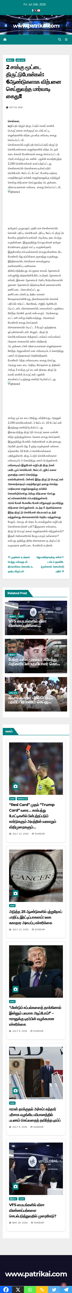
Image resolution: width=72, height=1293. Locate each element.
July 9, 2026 (20, 1031)
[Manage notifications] (64, 1285)
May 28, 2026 (20, 1223)
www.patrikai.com (36, 26)
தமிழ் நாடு (20, 60)
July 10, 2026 (20, 834)
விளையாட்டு (22, 799)
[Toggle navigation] (66, 39)
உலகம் (21, 616)
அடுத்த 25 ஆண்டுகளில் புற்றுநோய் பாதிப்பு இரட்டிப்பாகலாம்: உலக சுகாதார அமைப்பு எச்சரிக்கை (35, 917)
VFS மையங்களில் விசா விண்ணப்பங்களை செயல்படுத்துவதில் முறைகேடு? (34, 625)
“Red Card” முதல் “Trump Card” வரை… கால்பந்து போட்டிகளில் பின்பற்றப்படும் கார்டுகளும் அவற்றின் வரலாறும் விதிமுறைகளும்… (32, 815)
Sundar (40, 834)
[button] (59, 39)
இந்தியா (10, 60)
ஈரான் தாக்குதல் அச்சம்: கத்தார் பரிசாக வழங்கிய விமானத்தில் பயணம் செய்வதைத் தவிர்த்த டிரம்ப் (35, 1115)
